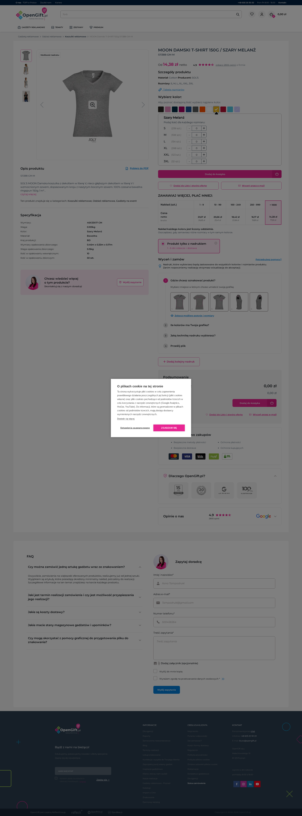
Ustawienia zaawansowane (134, 428)
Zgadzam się (169, 428)
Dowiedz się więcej (125, 419)
